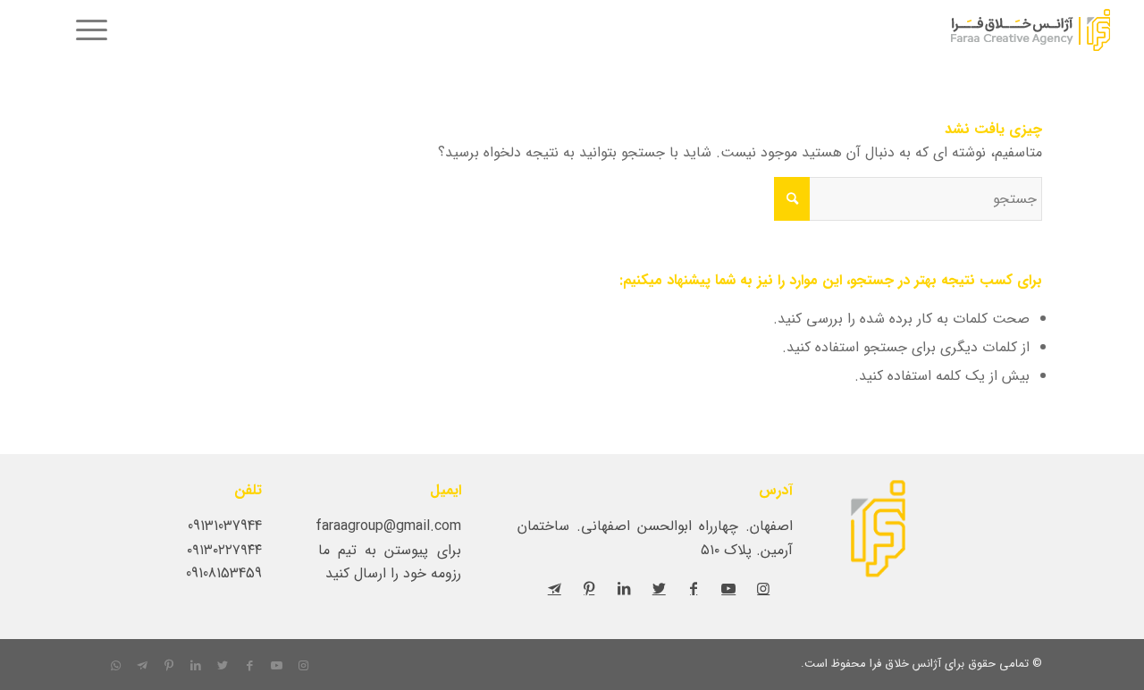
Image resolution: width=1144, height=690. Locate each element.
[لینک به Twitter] (658, 588)
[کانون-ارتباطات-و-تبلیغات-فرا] (987, 31)
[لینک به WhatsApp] (115, 665)
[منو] (86, 31)
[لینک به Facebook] (693, 588)
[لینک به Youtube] (728, 588)
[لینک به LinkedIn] (623, 588)
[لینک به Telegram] (554, 588)
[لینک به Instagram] (763, 588)
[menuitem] (86, 31)
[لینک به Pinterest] (589, 588)
